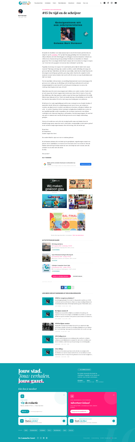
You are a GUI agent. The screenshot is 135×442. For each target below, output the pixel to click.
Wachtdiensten (62, 3)
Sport (65, 430)
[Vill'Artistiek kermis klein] (80, 184)
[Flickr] (46, 438)
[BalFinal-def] (67, 221)
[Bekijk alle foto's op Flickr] (104, 3)
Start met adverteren (78, 235)
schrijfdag (54, 55)
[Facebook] (38, 438)
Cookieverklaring (95, 438)
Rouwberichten (39, 3)
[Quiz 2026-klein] (54, 201)
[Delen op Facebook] (62, 287)
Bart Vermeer (22, 15)
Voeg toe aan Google (85, 164)
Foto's (54, 3)
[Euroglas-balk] (54, 185)
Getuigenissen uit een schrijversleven (51, 9)
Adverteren (71, 3)
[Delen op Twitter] (66, 287)
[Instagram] (41, 438)
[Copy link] (72, 287)
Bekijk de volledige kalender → (61, 276)
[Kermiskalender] (80, 202)
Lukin (115, 438)
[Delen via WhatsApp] (69, 287)
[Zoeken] (101, 3)
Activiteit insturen (77, 276)
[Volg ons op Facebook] (108, 3)
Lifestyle (78, 3)
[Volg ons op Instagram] (111, 3)
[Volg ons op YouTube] (116, 3)
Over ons (85, 3)
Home (26, 430)
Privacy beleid (86, 438)
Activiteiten (48, 3)
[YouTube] (44, 438)
